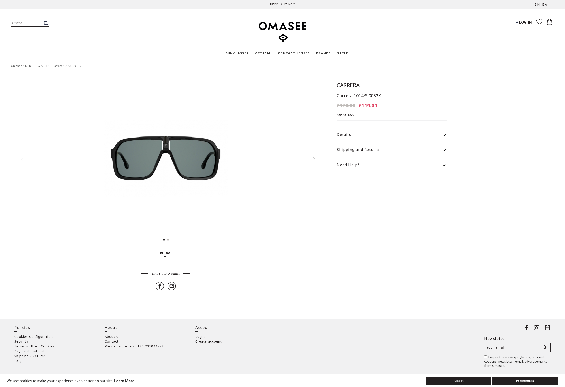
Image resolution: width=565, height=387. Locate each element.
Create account (208, 341)
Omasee (17, 66)
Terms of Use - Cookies (34, 346)
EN (538, 4)
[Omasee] (282, 29)
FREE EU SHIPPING (281, 4)
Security (21, 341)
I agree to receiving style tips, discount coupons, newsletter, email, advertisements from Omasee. (515, 361)
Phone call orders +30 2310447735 (135, 346)
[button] (311, 158)
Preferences (525, 381)
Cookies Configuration (33, 336)
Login (200, 336)
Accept (459, 381)
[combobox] (30, 23)
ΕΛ (545, 4)
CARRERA (348, 85)
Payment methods (30, 351)
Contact (112, 341)
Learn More (124, 380)
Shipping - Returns (30, 356)
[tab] (392, 132)
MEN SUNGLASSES (37, 66)
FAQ (17, 361)
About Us (113, 336)
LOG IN (525, 22)
